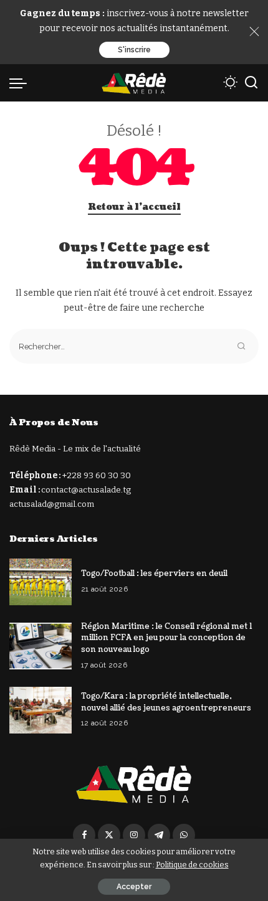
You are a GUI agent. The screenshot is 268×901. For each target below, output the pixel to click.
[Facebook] (84, 835)
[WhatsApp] (184, 835)
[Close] (254, 32)
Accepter (134, 886)
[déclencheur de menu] (21, 82)
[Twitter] (109, 835)
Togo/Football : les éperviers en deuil (154, 573)
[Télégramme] (159, 835)
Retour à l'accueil (134, 207)
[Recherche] (251, 82)
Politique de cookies (192, 864)
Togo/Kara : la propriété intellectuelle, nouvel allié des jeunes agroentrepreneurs (166, 702)
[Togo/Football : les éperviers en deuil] (40, 582)
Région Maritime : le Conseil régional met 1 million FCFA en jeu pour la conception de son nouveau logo (166, 638)
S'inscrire (134, 49)
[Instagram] (134, 835)
